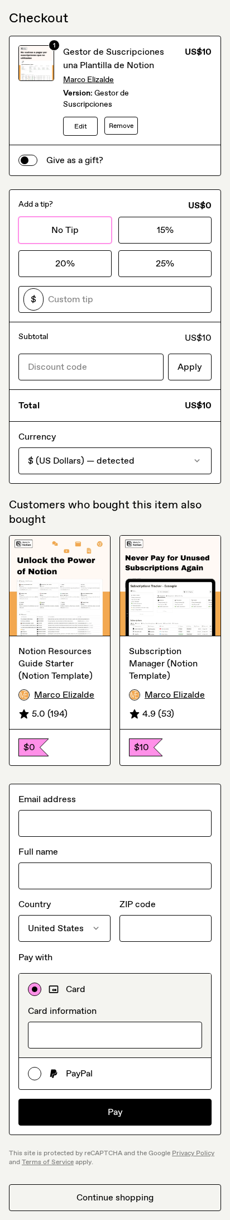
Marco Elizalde (88, 79)
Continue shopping (115, 1197)
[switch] (27, 160)
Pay (115, 1112)
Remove (121, 126)
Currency (37, 436)
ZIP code (137, 904)
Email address (47, 799)
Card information (62, 1010)
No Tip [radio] (65, 230)
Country (34, 904)
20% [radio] (65, 263)
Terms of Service (48, 1162)
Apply (190, 366)
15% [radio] (165, 230)
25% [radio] (165, 263)
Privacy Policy (193, 1153)
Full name (38, 851)
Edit (80, 126)
